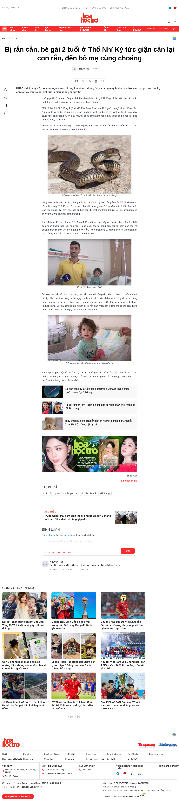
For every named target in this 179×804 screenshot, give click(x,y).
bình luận (102, 81)
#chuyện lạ (71, 493)
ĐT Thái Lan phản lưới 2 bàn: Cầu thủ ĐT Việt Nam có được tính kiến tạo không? (72, 705)
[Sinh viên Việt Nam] (168, 745)
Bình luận (6, 113)
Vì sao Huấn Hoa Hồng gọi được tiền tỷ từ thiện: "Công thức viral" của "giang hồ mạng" (73, 665)
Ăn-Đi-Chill (107, 28)
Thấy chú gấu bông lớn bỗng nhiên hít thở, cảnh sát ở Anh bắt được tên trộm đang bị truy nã (98, 422)
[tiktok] (133, 773)
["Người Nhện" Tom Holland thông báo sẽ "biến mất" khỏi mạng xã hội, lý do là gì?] (52, 408)
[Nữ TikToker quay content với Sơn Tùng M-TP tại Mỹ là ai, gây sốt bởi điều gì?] (24, 605)
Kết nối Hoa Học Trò (95, 759)
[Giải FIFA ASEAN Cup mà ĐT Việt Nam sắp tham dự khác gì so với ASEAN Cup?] (123, 686)
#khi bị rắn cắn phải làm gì (95, 493)
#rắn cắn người (51, 493)
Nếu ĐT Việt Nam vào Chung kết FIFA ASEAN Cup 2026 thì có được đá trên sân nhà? (123, 665)
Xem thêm (174, 28)
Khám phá (25, 28)
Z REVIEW (137, 28)
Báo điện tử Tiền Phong (89, 18)
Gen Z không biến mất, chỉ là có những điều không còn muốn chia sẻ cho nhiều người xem (24, 665)
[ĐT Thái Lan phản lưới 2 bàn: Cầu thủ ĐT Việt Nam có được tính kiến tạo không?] (73, 686)
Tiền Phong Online (70, 8)
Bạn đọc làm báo (19, 796)
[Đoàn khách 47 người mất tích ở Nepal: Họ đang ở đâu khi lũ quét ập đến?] (24, 686)
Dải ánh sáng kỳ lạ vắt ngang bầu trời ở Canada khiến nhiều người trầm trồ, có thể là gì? (97, 390)
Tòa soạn (7, 766)
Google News (174, 38)
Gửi (128, 551)
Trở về (6, 121)
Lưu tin (6, 105)
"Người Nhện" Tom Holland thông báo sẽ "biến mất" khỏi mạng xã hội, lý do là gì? (100, 406)
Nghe (6, 89)
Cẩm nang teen (156, 754)
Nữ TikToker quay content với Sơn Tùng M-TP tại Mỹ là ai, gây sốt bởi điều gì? (23, 625)
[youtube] (175, 8)
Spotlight (150, 29)
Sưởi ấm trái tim (114, 754)
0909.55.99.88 (51, 770)
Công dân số (50, 759)
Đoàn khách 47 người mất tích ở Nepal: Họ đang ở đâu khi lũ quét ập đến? (23, 705)
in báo (96, 81)
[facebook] (170, 8)
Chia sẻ (6, 97)
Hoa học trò (11, 742)
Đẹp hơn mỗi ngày (65, 28)
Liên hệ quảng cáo (52, 766)
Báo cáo (84, 569)
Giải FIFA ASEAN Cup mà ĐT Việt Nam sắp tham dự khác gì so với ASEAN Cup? (120, 705)
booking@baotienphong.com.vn (59, 773)
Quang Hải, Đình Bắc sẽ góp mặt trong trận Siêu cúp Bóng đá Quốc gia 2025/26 (71, 625)
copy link (89, 81)
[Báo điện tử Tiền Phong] (146, 745)
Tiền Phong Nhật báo (95, 8)
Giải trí (37, 28)
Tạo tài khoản (66, 535)
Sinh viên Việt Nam (119, 8)
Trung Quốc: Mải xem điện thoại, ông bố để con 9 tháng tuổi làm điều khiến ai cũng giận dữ (77, 517)
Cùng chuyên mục (19, 588)
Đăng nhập (47, 535)
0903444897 (87, 770)
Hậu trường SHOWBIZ (85, 28)
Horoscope (163, 29)
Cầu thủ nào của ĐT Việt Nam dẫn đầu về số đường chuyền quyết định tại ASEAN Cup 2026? (122, 625)
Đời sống (12, 28)
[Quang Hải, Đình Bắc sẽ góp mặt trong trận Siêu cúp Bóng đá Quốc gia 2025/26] (73, 605)
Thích (55, 569)
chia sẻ (76, 81)
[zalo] (140, 773)
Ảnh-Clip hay (121, 28)
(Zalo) (61, 770)
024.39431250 (11, 776)
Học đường (48, 28)
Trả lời (69, 569)
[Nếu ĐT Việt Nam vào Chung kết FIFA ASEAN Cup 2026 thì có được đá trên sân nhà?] (123, 645)
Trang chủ (4, 28)
